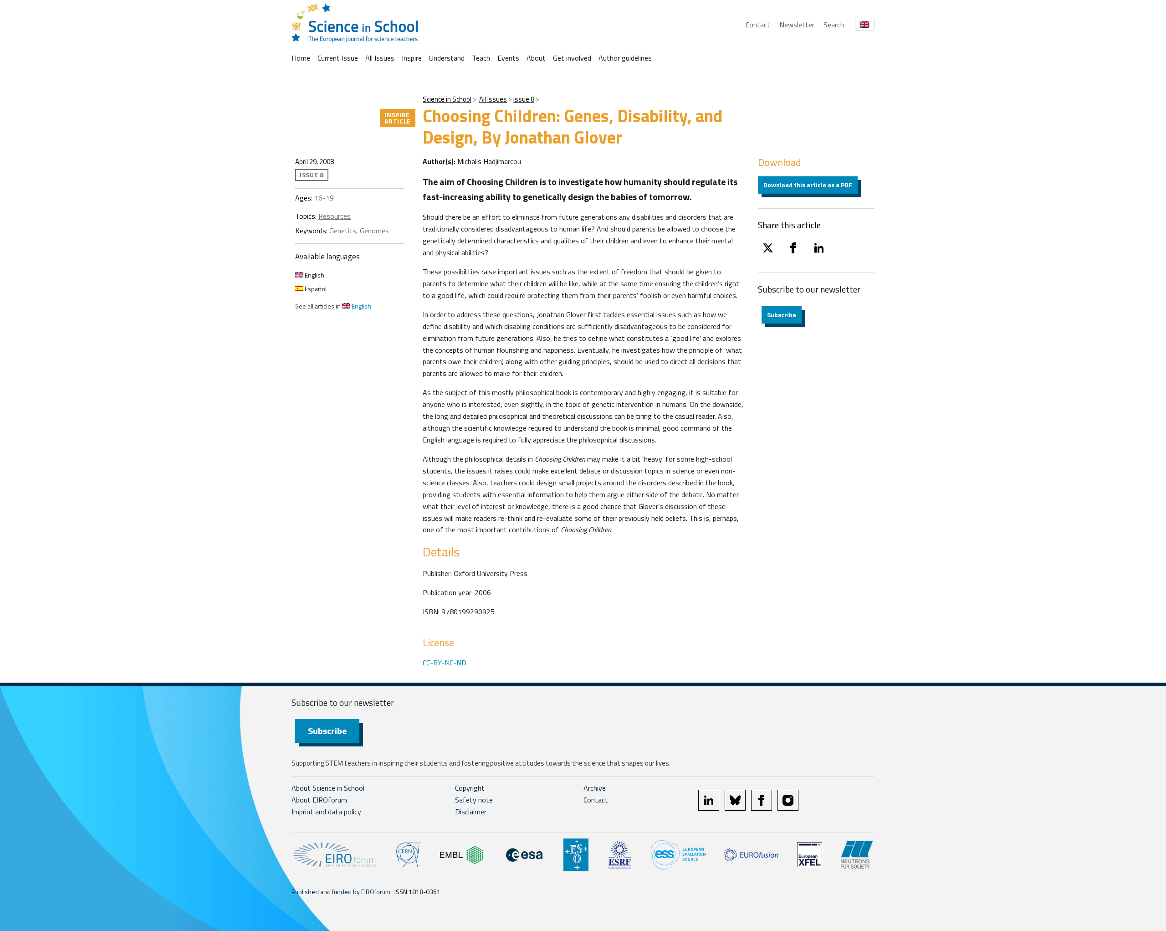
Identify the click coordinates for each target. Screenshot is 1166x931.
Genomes (374, 230)
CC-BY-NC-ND (444, 662)
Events (508, 57)
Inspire (412, 57)
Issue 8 (523, 99)
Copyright (470, 787)
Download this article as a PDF (807, 185)
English (313, 275)
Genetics (342, 230)
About (536, 57)
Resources (334, 216)
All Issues (379, 57)
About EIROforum (319, 799)
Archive (594, 787)
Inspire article (397, 118)
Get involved (572, 57)
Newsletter (796, 24)
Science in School (447, 99)
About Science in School (328, 787)
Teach (481, 57)
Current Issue (337, 57)
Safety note (474, 799)
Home (301, 57)
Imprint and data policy (326, 811)
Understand (447, 57)
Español (315, 288)
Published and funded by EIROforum (341, 891)
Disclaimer (470, 811)
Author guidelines (625, 57)
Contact (758, 24)
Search (833, 24)
